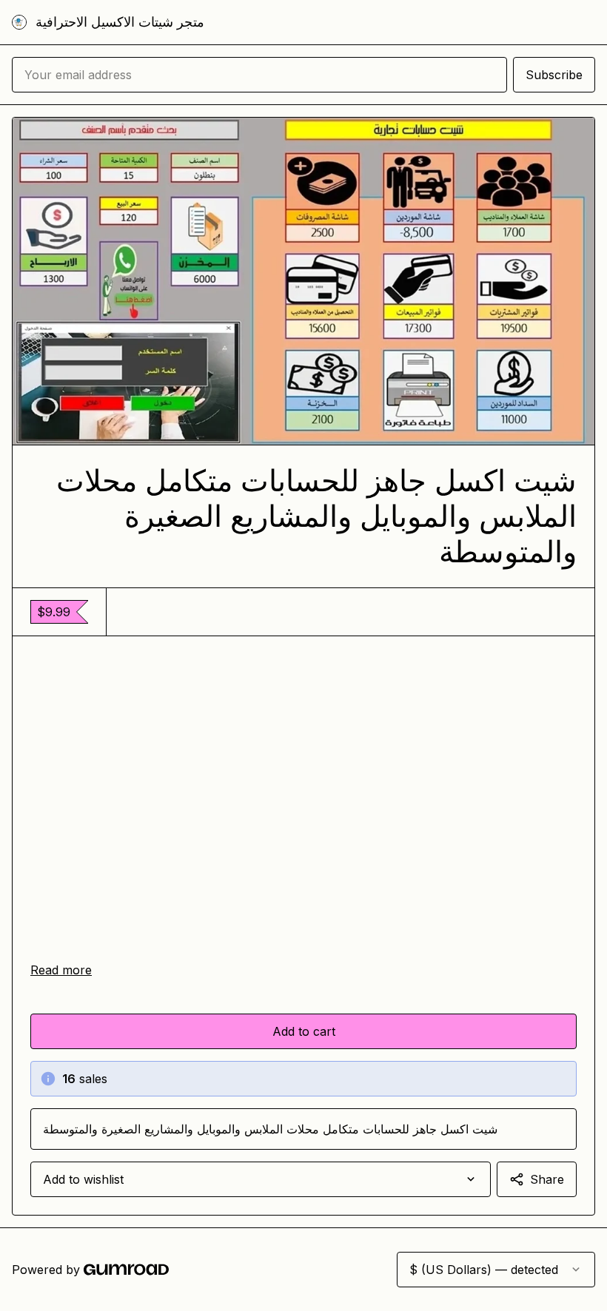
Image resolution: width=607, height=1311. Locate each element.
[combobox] (260, 1179)
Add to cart (303, 1031)
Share (547, 1179)
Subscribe (554, 74)
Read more (61, 970)
